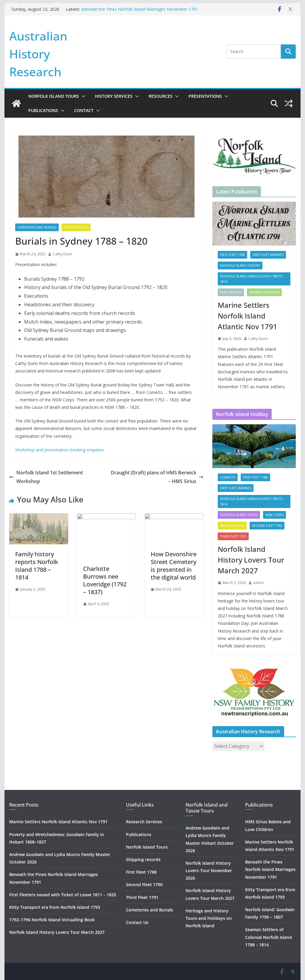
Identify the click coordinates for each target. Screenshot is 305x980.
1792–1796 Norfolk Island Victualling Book (52, 919)
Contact (84, 110)
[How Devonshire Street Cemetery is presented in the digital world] (174, 517)
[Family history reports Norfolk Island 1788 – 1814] (38, 517)
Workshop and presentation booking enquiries (59, 450)
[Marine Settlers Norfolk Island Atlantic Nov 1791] (253, 224)
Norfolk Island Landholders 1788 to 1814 (251, 279)
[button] (82, 96)
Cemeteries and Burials (37, 227)
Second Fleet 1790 (267, 526)
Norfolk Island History (240, 265)
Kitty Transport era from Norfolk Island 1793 (54, 907)
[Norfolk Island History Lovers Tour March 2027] (253, 446)
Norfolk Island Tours (53, 96)
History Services (114, 96)
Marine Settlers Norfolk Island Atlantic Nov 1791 (247, 315)
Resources (160, 96)
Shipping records (264, 292)
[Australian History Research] (16, 103)
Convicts (227, 477)
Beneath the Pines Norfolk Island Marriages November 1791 (139, 9)
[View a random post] (288, 103)
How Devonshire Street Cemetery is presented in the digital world (174, 565)
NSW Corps (274, 515)
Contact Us (137, 922)
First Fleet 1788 (232, 255)
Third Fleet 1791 (233, 536)
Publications (43, 110)
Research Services (144, 821)
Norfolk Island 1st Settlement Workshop (49, 476)
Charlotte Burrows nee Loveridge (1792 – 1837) (105, 580)
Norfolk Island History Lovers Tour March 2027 (251, 559)
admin (258, 582)
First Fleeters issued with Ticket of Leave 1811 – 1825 (62, 894)
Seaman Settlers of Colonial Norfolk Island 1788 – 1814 (268, 937)
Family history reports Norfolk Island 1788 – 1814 (36, 565)
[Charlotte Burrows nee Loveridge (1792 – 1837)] (106, 517)
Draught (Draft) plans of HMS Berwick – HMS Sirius (153, 476)
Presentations (205, 96)
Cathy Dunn (62, 254)
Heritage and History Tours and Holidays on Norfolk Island (209, 918)
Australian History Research (38, 54)
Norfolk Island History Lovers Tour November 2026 (209, 870)
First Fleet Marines (268, 255)
